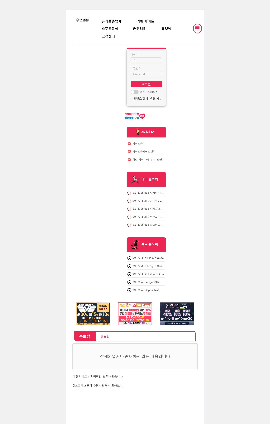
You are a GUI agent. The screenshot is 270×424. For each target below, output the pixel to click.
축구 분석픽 (149, 244)
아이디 (134, 54)
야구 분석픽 (149, 179)
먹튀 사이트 (145, 21)
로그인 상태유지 (149, 92)
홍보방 (166, 28)
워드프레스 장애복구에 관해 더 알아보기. (97, 385)
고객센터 (108, 36)
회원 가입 (156, 98)
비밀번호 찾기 (139, 98)
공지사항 (147, 132)
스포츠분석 (110, 28)
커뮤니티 (140, 28)
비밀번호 (136, 68)
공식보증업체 (112, 21)
